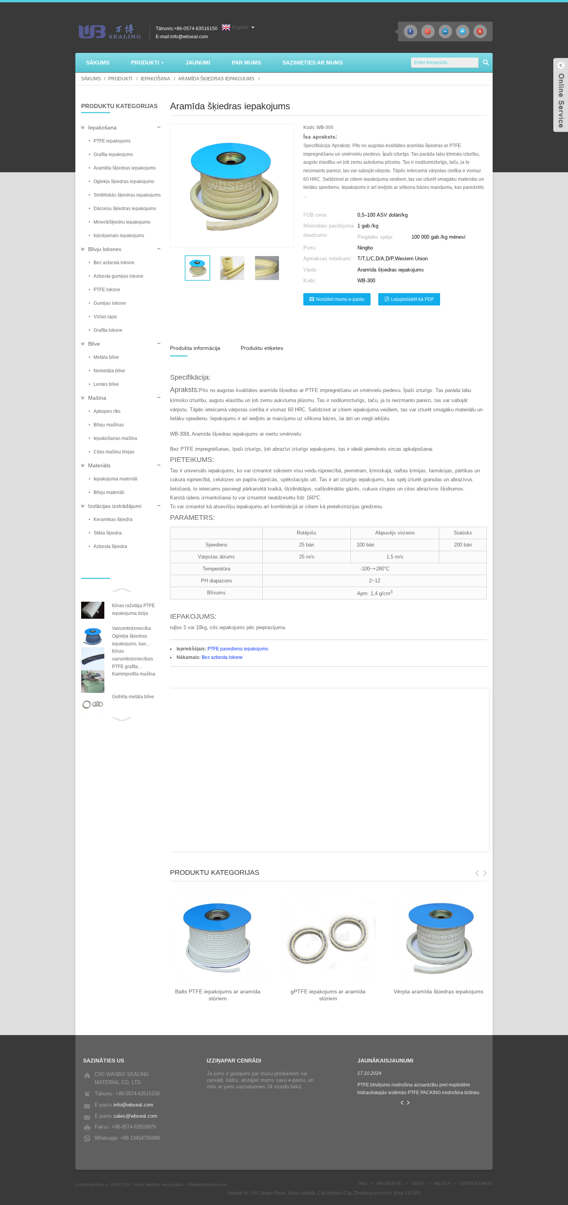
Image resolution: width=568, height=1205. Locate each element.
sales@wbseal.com (135, 1116)
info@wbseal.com (133, 1105)
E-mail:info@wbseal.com (182, 36)
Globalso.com (214, 1184)
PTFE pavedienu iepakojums (237, 649)
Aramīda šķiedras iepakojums (216, 78)
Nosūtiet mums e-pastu (340, 299)
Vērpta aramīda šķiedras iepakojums (438, 991)
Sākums (91, 78)
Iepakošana (155, 78)
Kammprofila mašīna (133, 674)
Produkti (120, 78)
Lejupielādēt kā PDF (412, 299)
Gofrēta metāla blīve (133, 696)
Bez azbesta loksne (222, 657)
